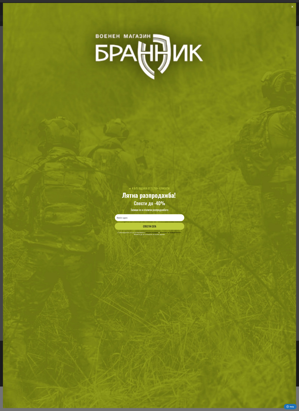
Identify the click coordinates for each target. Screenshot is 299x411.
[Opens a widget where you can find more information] (290, 407)
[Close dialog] (292, 7)
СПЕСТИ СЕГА (149, 226)
